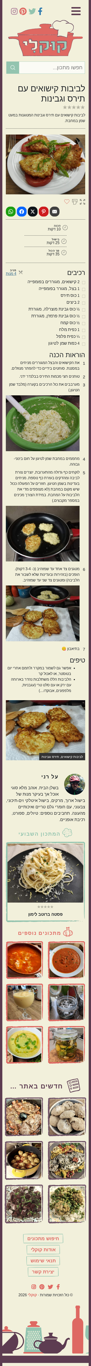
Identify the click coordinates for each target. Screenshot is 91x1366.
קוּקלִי (32, 1295)
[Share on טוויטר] (33, 212)
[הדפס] (74, 201)
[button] (82, 201)
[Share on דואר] (55, 212)
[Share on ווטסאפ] (11, 212)
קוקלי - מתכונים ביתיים (45, 37)
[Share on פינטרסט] (44, 212)
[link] (70, 11)
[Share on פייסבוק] (22, 212)
